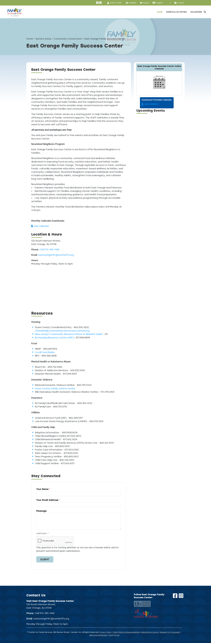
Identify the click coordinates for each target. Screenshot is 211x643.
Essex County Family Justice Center (55, 388)
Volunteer (196, 12)
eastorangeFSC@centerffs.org (56, 254)
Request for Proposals (170, 632)
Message (41, 510)
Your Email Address (47, 499)
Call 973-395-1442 (49, 249)
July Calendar (41, 225)
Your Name (42, 489)
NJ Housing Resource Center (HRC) (54, 337)
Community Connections (68, 38)
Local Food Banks (45, 352)
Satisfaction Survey (149, 632)
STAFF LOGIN (115, 3)
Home (160, 12)
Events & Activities (176, 12)
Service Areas (43, 38)
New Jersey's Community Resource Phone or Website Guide (68, 334)
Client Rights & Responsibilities (126, 632)
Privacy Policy (105, 632)
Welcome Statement (98, 635)
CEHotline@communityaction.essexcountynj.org (62, 330)
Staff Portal (114, 635)
